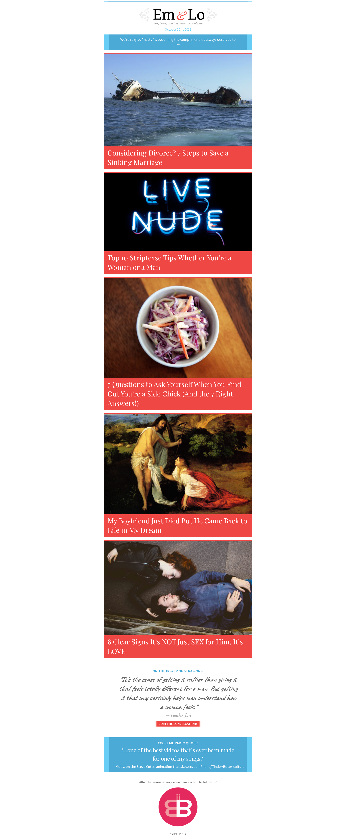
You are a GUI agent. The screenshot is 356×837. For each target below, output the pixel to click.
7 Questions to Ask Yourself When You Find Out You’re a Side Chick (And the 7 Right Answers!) (174, 393)
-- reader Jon (178, 715)
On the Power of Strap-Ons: (178, 671)
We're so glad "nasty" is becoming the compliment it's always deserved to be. (178, 41)
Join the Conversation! (178, 724)
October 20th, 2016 (178, 29)
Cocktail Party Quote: (178, 743)
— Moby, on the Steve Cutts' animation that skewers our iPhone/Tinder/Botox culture (178, 766)
